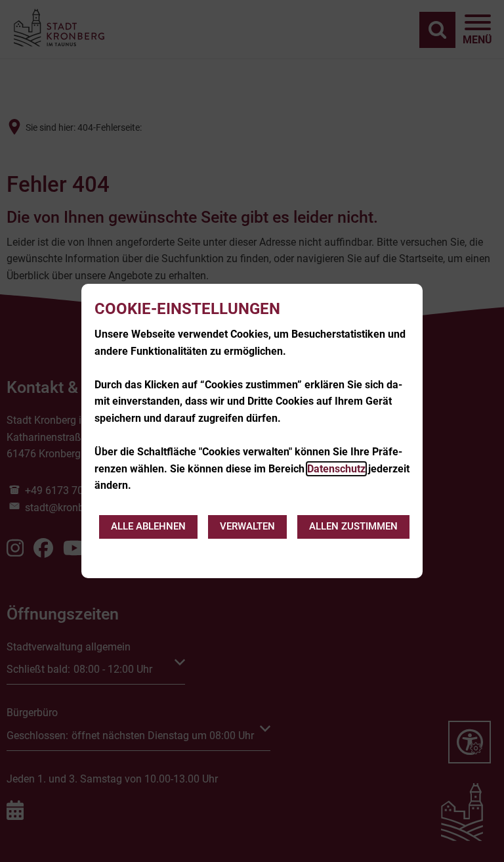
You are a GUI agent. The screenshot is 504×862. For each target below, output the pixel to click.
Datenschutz (336, 469)
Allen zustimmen (353, 526)
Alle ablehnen (148, 526)
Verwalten (247, 526)
